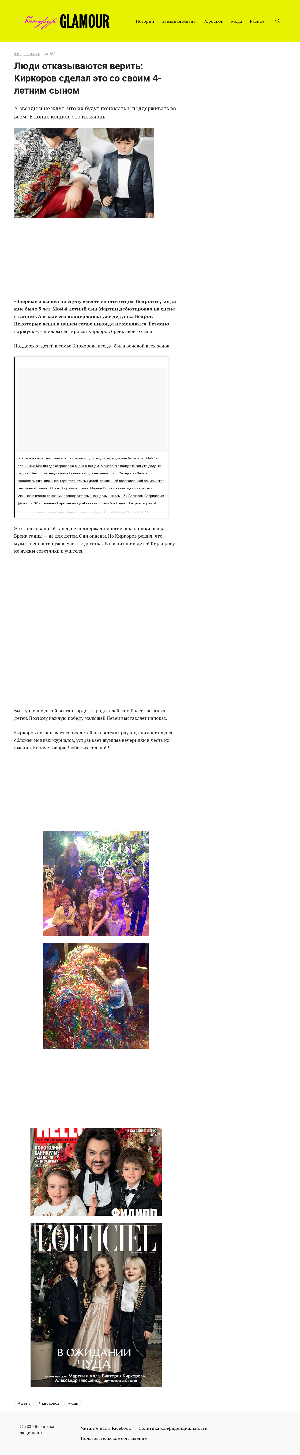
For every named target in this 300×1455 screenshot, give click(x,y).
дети (25, 1403)
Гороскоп (213, 21)
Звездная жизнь (179, 21)
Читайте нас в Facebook (106, 1428)
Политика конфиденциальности (173, 1428)
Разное (257, 21)
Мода (236, 21)
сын (74, 1403)
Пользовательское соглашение (114, 1438)
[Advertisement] (96, 258)
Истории (145, 21)
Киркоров (50, 1403)
